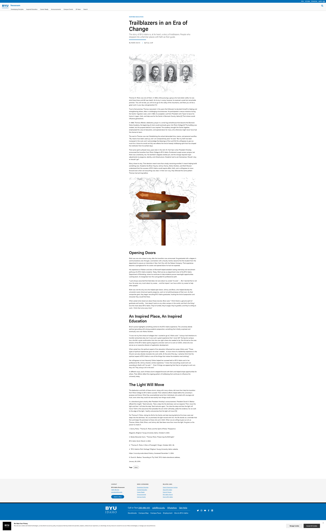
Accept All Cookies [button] (311, 526)
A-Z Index (307, 1)
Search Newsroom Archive (170, 487)
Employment (167, 513)
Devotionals (132, 513)
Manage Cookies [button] (294, 526)
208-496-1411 (144, 507)
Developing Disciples (142, 487)
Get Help (183, 507)
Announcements (141, 494)
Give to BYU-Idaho (168, 497)
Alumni (136, 467)
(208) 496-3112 (115, 490)
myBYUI (321, 1)
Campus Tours (155, 513)
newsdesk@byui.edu (116, 492)
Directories (314, 1)
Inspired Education (136, 17)
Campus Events (141, 497)
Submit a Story (118, 497)
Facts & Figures (167, 492)
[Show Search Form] (322, 5)
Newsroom (15, 5)
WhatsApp (172, 507)
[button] (323, 523)
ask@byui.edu (158, 507)
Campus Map (143, 513)
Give (302, 1)
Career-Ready (141, 492)
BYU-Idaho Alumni (168, 494)
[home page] (5, 7)
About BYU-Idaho (167, 490)
